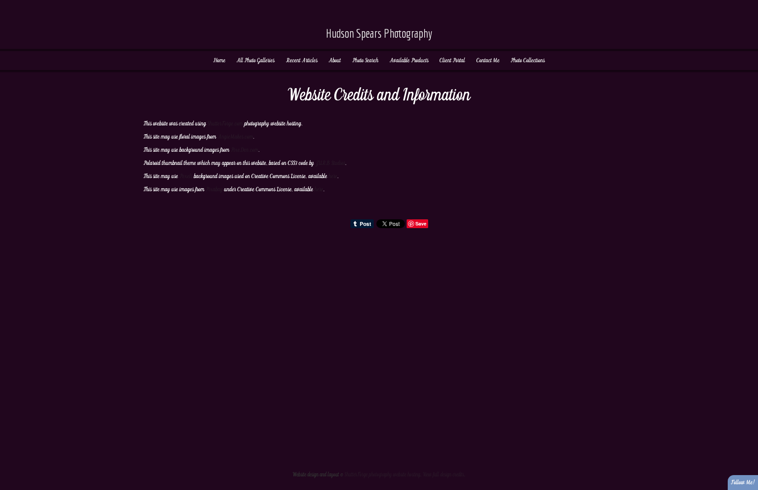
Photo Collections (528, 60)
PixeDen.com (244, 150)
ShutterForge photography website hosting (382, 475)
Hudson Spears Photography (379, 33)
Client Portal (452, 60)
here (333, 176)
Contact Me (488, 60)
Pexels (186, 176)
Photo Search (365, 60)
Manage (746, 4)
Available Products (409, 60)
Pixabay (214, 189)
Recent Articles (302, 60)
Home (219, 60)
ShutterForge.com (225, 123)
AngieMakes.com (235, 136)
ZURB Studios (330, 163)
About (335, 60)
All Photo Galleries (255, 60)
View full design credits (443, 475)
